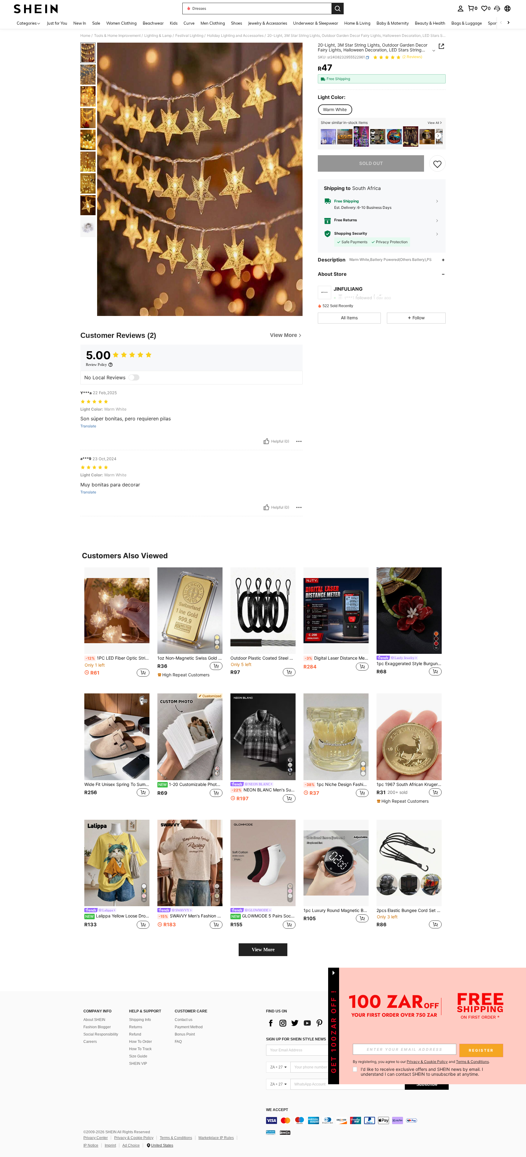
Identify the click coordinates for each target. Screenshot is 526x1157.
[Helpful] (266, 441)
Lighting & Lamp (158, 35)
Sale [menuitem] (96, 23)
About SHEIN (94, 1020)
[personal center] (460, 8)
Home (85, 35)
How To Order (140, 1042)
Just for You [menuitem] (57, 23)
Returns (135, 1027)
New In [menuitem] (79, 23)
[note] (184, 675)
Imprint (110, 1145)
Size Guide (138, 1056)
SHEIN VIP (138, 1063)
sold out (371, 164)
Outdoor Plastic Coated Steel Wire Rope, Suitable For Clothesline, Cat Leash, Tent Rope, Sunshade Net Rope (263, 658)
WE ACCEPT (277, 1110)
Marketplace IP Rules (216, 1138)
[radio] (335, 109)
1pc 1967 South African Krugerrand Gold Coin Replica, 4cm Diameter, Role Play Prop (409, 784)
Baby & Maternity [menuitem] (393, 23)
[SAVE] (437, 164)
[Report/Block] (299, 441)
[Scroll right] (508, 23)
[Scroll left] (501, 23)
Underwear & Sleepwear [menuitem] (315, 23)
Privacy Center (95, 1138)
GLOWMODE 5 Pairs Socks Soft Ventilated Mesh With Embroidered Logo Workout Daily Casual (263, 915)
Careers (90, 1042)
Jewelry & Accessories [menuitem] (267, 23)
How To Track (140, 1049)
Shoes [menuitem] (236, 23)
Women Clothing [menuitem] (121, 23)
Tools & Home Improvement (117, 35)
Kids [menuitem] (173, 23)
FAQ (178, 1042)
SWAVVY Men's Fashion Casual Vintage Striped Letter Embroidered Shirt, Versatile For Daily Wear (191, 915)
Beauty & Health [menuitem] (430, 23)
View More (263, 949)
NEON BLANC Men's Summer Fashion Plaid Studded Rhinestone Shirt (264, 789)
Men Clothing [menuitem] (213, 23)
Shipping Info (140, 1020)
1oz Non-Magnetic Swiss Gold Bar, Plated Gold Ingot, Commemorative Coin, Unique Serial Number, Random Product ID (190, 658)
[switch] (133, 377)
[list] (314, 1023)
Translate (88, 426)
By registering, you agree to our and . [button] (421, 1062)
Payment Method (189, 1027)
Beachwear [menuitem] (153, 23)
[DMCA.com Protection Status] (285, 1132)
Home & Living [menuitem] (357, 23)
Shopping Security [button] (350, 234)
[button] (497, 8)
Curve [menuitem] (189, 23)
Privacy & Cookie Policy (133, 1138)
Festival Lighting (189, 35)
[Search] (337, 8)
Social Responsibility (100, 1034)
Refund (135, 1034)
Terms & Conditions (176, 1138)
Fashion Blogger (97, 1027)
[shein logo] (36, 8)
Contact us (183, 1020)
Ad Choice (131, 1145)
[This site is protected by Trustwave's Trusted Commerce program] (270, 1132)
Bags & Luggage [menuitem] (466, 23)
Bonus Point (185, 1034)
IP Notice (90, 1145)
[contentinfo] (357, 1120)
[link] (472, 8)
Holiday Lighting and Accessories (235, 35)
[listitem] (328, 136)
